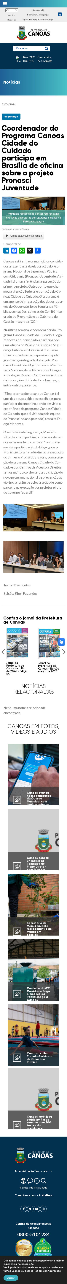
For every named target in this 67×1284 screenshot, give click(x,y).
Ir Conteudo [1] (37, 10)
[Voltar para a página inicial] (33, 40)
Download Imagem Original (15, 229)
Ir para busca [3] (30, 19)
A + (13, 15)
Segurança (11, 116)
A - (9, 15)
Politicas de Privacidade (33, 1187)
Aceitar (11, 1277)
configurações (52, 1270)
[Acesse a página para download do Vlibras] (60, 14)
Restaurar (11, 20)
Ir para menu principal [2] (38, 15)
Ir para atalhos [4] (45, 19)
